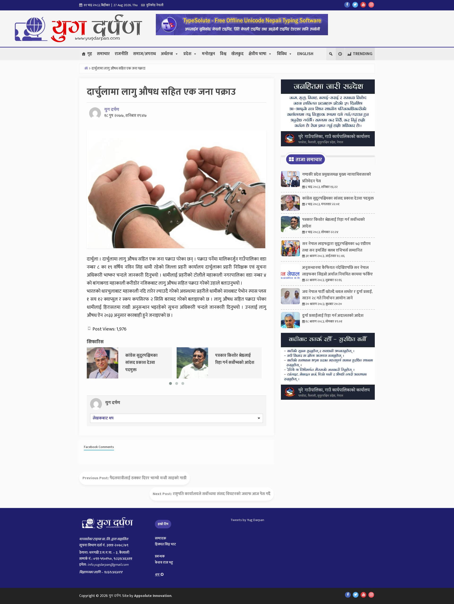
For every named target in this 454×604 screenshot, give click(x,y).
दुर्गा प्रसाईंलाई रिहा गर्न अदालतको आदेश (332, 315)
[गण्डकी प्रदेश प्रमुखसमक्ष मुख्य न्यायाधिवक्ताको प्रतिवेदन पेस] (290, 180)
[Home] (86, 68)
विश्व (223, 53)
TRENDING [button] (362, 53)
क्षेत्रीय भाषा (257, 53)
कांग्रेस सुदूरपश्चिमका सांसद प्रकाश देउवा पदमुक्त (338, 198)
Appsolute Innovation (152, 596)
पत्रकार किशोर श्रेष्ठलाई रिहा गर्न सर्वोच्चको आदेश (333, 223)
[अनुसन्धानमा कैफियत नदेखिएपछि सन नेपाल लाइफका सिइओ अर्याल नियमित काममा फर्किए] (290, 273)
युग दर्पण (111, 109)
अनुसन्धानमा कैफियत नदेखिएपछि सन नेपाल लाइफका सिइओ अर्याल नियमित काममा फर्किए (337, 271)
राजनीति (121, 53)
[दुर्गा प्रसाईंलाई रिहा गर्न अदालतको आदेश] (290, 321)
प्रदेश (187, 53)
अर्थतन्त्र (167, 53)
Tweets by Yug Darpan (247, 520)
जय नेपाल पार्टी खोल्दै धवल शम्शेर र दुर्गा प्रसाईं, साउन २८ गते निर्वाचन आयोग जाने (337, 295)
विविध (282, 53)
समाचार (103, 53)
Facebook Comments (99, 447)
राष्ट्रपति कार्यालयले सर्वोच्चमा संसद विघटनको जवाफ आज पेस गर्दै (222, 494)
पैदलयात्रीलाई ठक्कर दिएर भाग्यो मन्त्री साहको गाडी (148, 478)
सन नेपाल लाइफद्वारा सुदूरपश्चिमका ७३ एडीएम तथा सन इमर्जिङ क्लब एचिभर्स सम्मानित (336, 247)
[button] (340, 54)
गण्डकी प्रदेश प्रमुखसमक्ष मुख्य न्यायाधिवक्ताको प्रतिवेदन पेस (336, 177)
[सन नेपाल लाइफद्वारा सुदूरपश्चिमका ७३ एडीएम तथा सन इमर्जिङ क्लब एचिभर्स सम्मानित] (290, 249)
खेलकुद (237, 53)
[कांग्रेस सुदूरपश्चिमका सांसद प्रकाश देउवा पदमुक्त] (102, 362)
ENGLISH (305, 53)
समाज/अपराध (144, 53)
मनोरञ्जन (208, 53)
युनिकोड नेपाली (154, 5)
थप (158, 575)
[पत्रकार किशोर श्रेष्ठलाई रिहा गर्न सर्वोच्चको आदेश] (192, 362)
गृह (89, 53)
